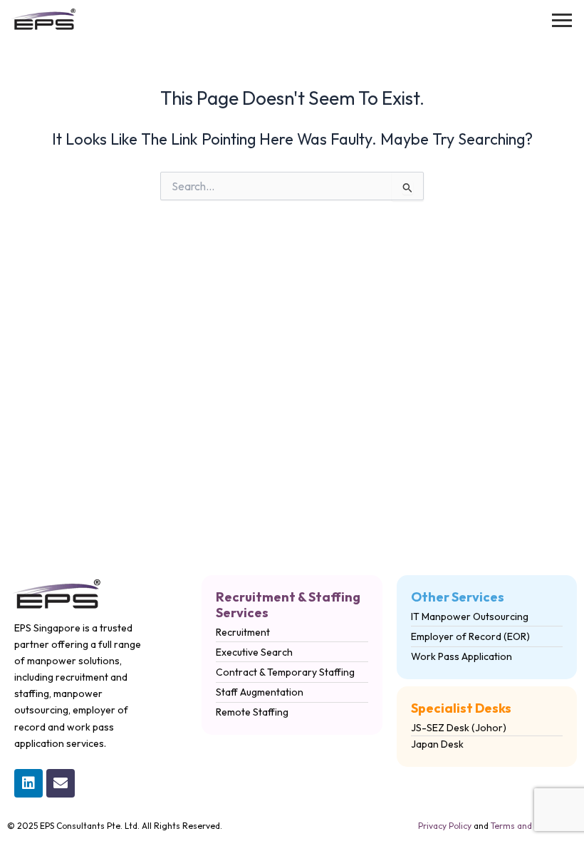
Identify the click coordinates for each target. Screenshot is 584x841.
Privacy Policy (444, 825)
